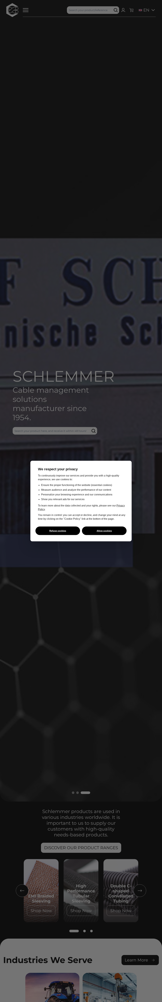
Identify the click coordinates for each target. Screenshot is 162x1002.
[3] (91, 931)
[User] (123, 10)
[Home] (12, 10)
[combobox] (143, 10)
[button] (25, 10)
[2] (84, 931)
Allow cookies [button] (104, 530)
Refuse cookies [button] (57, 530)
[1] (74, 931)
